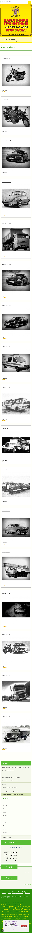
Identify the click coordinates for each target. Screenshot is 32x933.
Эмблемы (5, 832)
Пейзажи (5, 815)
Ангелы (4, 802)
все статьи (27, 884)
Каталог (5, 45)
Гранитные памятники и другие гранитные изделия (15, 767)
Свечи (4, 822)
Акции (17, 891)
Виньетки (5, 805)
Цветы (4, 829)
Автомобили (6, 798)
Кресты (4, 812)
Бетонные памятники (7, 774)
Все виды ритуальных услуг (15, 893)
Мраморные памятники (8, 770)
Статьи (23, 891)
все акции (27, 872)
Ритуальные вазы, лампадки (9, 787)
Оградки (4, 784)
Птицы (4, 819)
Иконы (4, 808)
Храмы (4, 825)
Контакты (27, 893)
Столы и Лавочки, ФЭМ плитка (10, 780)
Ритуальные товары (7, 837)
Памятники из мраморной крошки (11, 777)
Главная (5, 891)
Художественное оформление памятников (13, 794)
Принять (24, 926)
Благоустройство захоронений (10, 791)
